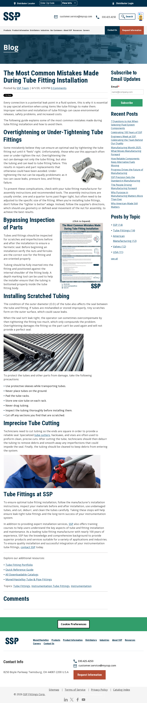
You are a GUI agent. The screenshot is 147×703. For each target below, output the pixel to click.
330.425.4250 (85, 661)
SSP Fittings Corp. (34, 694)
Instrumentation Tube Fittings (50, 586)
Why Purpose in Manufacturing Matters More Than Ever (127, 196)
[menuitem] (7, 30)
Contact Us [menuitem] (49, 643)
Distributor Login (125, 3)
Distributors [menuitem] (91, 640)
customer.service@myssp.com (97, 665)
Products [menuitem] (56, 640)
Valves (119, 246)
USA (118, 252)
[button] (127, 16)
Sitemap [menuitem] (54, 689)
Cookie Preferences (73, 624)
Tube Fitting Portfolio (19, 565)
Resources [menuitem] (130, 640)
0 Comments (58, 88)
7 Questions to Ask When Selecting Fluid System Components (124, 125)
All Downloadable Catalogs (21, 574)
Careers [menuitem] (37, 643)
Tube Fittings (21, 586)
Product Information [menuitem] (73, 640)
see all (114, 258)
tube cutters (42, 435)
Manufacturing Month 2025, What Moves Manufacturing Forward (126, 151)
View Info (67, 3)
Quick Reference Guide (19, 569)
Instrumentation (81, 586)
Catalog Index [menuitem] (121, 689)
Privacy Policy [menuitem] (99, 689)
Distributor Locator (26, 3)
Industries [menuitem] (104, 640)
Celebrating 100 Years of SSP (126, 132)
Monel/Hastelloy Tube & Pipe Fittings (28, 579)
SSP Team (23, 88)
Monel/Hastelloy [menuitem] (41, 640)
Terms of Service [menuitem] (75, 689)
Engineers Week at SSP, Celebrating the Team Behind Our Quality (127, 140)
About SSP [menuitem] (117, 640)
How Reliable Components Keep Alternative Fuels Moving (125, 162)
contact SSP (28, 547)
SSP (71, 524)
